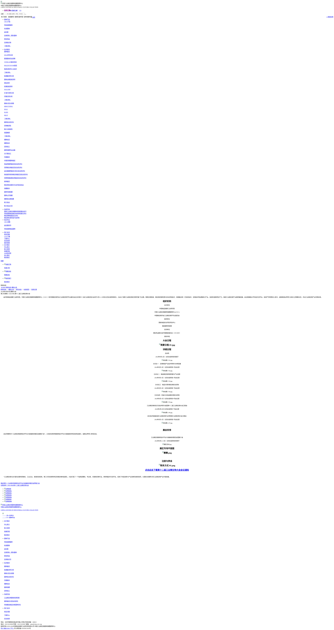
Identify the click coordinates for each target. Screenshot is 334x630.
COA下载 (7, 236)
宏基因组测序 (8, 86)
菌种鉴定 (7, 566)
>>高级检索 (329, 17)
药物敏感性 (7, 125)
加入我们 (7, 255)
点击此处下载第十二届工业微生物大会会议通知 (167, 470)
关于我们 (7, 245)
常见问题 (7, 234)
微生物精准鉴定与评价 (11, 215)
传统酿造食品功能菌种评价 (12, 604)
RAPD (6, 112)
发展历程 (7, 251)
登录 (13, 10)
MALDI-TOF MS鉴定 (10, 65)
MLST (6, 115)
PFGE (6, 109)
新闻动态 (8, 287)
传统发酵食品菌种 (9, 229)
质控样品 (7, 39)
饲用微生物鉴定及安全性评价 (13, 167)
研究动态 (19, 289)
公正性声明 (7, 253)
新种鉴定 (7, 181)
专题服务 (7, 580)
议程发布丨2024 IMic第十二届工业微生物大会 (15, 485)
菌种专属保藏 (8, 192)
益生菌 (6, 32)
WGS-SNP (7, 89)
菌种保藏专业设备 (9, 150)
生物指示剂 (7, 559)
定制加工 (7, 590)
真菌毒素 (7, 132)
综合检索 (7, 240)
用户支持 (7, 232)
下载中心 (7, 238)
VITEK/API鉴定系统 (10, 62)
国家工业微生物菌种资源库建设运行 (15, 211)
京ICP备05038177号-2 (7, 628)
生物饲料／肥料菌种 (10, 35)
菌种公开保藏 (8, 195)
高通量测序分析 (9, 570)
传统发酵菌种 (8, 25)
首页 (33, 17)
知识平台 (7, 220)
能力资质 (7, 249)
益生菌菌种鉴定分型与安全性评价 (14, 171)
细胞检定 (7, 143)
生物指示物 (7, 42)
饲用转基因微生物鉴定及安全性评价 (15, 178)
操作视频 (7, 243)
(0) (11, 10)
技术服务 (7, 49)
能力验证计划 (8, 206)
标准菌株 (7, 28)
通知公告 (14, 287)
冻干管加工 (7, 153)
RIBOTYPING (8, 106)
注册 (16, 10)
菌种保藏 (7, 587)
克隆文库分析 (8, 96)
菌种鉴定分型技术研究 (11, 601)
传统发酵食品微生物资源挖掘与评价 (15, 213)
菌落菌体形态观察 (9, 58)
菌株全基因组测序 (9, 79)
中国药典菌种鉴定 (9, 160)
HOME (3, 287)
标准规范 (26, 289)
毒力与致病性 (8, 129)
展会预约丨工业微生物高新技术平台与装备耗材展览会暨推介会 (20, 483)
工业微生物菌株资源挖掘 (11, 597)
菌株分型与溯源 (9, 573)
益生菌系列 (7, 225)
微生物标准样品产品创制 (11, 217)
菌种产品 (7, 19)
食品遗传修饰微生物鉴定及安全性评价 (16, 174)
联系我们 (7, 257)
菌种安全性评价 (9, 577)
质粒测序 (7, 83)
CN (20, 10)
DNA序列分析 (8, 55)
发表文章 (34, 289)
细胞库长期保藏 (9, 199)
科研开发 (7, 209)
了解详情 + (7, 46)
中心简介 (7, 247)
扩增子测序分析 (9, 93)
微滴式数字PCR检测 (10, 69)
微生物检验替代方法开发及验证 (14, 185)
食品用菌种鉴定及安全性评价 (13, 164)
